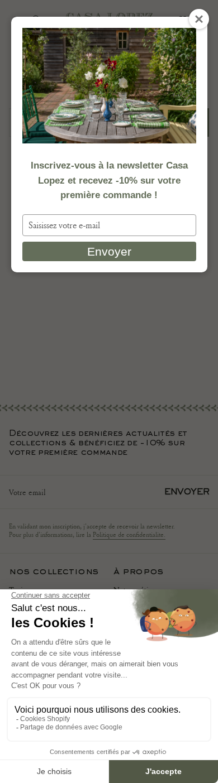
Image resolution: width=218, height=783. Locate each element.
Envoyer (109, 251)
